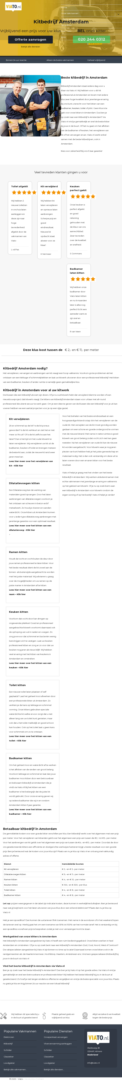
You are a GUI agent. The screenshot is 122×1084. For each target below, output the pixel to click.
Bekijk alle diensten (30, 46)
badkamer (66, 108)
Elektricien (9, 1037)
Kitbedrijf (8, 1043)
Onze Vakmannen (69, 13)
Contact (40, 1079)
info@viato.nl (93, 1063)
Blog (63, 37)
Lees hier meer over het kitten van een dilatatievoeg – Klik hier (30, 527)
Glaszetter (9, 1056)
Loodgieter (9, 1063)
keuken (76, 108)
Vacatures (29, 1079)
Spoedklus (66, 25)
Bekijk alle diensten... (54, 1069)
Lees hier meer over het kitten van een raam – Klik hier (30, 592)
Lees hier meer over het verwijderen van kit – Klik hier (31, 463)
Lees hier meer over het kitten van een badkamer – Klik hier (30, 811)
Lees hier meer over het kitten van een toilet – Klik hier (30, 738)
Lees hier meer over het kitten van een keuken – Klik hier (30, 665)
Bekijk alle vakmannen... (15, 1069)
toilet (83, 108)
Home (64, 7)
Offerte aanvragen (70, 19)
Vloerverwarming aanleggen (58, 1043)
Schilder (8, 1050)
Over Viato (66, 31)
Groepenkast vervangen (56, 1037)
